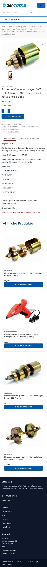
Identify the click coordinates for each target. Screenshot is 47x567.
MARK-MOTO (13, 132)
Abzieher (15, 127)
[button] (42, 45)
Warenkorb (6, 523)
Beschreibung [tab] (9, 138)
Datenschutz (7, 511)
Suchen (30, 11)
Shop (4, 504)
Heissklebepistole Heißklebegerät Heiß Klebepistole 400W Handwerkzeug (21, 335)
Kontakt (5, 508)
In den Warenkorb (13, 116)
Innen (22, 127)
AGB (3, 515)
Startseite (6, 500)
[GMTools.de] (19, 5)
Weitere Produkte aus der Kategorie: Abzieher (21, 212)
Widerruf (5, 519)
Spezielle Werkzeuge (10, 129)
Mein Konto (7, 527)
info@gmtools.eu (9, 550)
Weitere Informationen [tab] (29, 138)
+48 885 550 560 (9, 553)
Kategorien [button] (11, 20)
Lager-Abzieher (8, 86)
